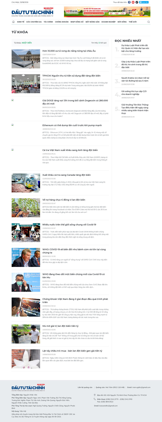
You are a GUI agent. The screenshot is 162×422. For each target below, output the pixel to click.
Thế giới (133, 22)
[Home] (13, 22)
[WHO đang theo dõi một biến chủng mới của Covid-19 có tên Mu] (26, 282)
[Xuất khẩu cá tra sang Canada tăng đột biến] (26, 182)
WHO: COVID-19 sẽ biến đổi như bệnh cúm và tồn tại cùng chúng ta (74, 251)
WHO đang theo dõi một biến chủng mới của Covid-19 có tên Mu (73, 276)
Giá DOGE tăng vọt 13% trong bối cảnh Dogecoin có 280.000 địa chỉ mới (75, 102)
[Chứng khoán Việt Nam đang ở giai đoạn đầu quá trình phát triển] (26, 307)
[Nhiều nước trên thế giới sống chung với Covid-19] (26, 232)
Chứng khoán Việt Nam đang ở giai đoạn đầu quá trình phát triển (75, 301)
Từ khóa (20, 32)
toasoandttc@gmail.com (108, 406)
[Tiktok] (136, 2)
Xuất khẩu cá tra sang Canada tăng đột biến (66, 175)
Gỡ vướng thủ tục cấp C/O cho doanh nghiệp (133, 92)
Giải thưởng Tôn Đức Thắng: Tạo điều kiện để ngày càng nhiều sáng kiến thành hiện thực (135, 109)
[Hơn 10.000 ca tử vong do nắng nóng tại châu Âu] (26, 58)
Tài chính (48, 22)
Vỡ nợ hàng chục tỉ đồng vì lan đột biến (63, 200)
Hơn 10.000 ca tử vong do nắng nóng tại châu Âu (69, 51)
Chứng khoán (61, 22)
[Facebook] (129, 2)
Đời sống (122, 22)
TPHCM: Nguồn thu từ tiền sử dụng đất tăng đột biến (71, 75)
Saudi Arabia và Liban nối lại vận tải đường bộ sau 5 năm (135, 79)
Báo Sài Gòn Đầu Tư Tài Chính (32, 12)
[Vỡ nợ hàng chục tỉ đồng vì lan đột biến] (26, 207)
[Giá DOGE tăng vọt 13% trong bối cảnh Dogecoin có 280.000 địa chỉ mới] (26, 108)
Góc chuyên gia (34, 22)
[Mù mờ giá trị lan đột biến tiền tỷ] (26, 334)
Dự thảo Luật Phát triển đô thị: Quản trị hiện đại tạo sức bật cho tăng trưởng (135, 48)
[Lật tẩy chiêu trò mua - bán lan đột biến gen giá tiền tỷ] (26, 358)
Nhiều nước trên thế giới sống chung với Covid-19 (69, 224)
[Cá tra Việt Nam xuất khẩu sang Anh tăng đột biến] (26, 158)
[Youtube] (133, 2)
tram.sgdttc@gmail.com (141, 387)
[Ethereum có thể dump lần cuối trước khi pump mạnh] (26, 133)
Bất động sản (92, 22)
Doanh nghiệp (109, 22)
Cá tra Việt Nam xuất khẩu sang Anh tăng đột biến (70, 150)
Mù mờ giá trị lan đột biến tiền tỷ (60, 326)
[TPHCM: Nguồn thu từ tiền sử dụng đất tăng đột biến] (26, 83)
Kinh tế (20, 22)
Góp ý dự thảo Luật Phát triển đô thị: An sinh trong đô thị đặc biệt (135, 65)
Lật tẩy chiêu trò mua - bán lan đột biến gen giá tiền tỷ (72, 351)
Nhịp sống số (77, 22)
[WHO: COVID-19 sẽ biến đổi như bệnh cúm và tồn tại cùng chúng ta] (26, 257)
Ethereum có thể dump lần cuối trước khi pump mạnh (72, 125)
